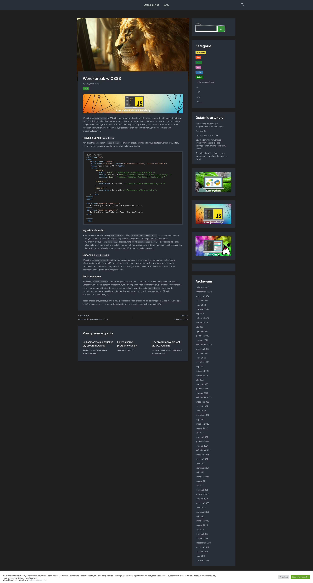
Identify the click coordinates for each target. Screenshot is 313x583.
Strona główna (151, 5)
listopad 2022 (202, 393)
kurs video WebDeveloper (169, 301)
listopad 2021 (202, 446)
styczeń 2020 (202, 534)
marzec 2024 (202, 322)
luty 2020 (200, 529)
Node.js (199, 77)
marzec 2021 (201, 481)
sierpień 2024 (202, 300)
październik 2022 (204, 397)
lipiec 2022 (201, 410)
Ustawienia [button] (283, 577)
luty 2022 (200, 432)
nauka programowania (205, 82)
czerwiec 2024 (202, 309)
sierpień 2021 (202, 459)
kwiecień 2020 (202, 521)
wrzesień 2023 (202, 349)
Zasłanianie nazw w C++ (207, 135)
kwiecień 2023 (202, 371)
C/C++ (199, 102)
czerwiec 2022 (202, 415)
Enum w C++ (202, 131)
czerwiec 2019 (202, 560)
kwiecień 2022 (202, 424)
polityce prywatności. (38, 580)
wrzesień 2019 (202, 547)
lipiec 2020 (201, 507)
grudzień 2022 (202, 388)
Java (198, 97)
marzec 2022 (202, 428)
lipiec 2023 (201, 358)
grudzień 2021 (202, 441)
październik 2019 (203, 543)
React (198, 62)
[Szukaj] (221, 29)
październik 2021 (203, 450)
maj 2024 (200, 313)
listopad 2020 (202, 498)
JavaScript (87, 350)
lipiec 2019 (201, 556)
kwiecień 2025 (202, 287)
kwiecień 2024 (202, 318)
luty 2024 (200, 327)
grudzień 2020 (202, 494)
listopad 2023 (202, 340)
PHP (198, 92)
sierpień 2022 (202, 406)
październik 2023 (204, 344)
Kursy (166, 5)
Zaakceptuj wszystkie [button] (300, 577)
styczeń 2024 (202, 331)
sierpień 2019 (202, 551)
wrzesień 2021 (202, 454)
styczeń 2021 (202, 490)
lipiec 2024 (201, 305)
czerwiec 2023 (202, 362)
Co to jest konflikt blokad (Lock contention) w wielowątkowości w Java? (211, 156)
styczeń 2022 (202, 437)
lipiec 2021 (201, 463)
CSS (86, 88)
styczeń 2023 (202, 384)
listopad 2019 (202, 538)
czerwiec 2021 (202, 468)
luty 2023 (200, 380)
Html (94, 350)
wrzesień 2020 (202, 503)
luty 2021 (200, 485)
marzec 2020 (202, 525)
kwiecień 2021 (202, 476)
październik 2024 (204, 291)
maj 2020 (200, 516)
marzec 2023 (202, 375)
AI (197, 87)
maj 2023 (200, 366)
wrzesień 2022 (202, 402)
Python (173, 350)
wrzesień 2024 (202, 296)
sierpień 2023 (202, 353)
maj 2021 (200, 472)
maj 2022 (200, 419)
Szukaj (198, 24)
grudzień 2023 (202, 336)
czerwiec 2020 (202, 512)
